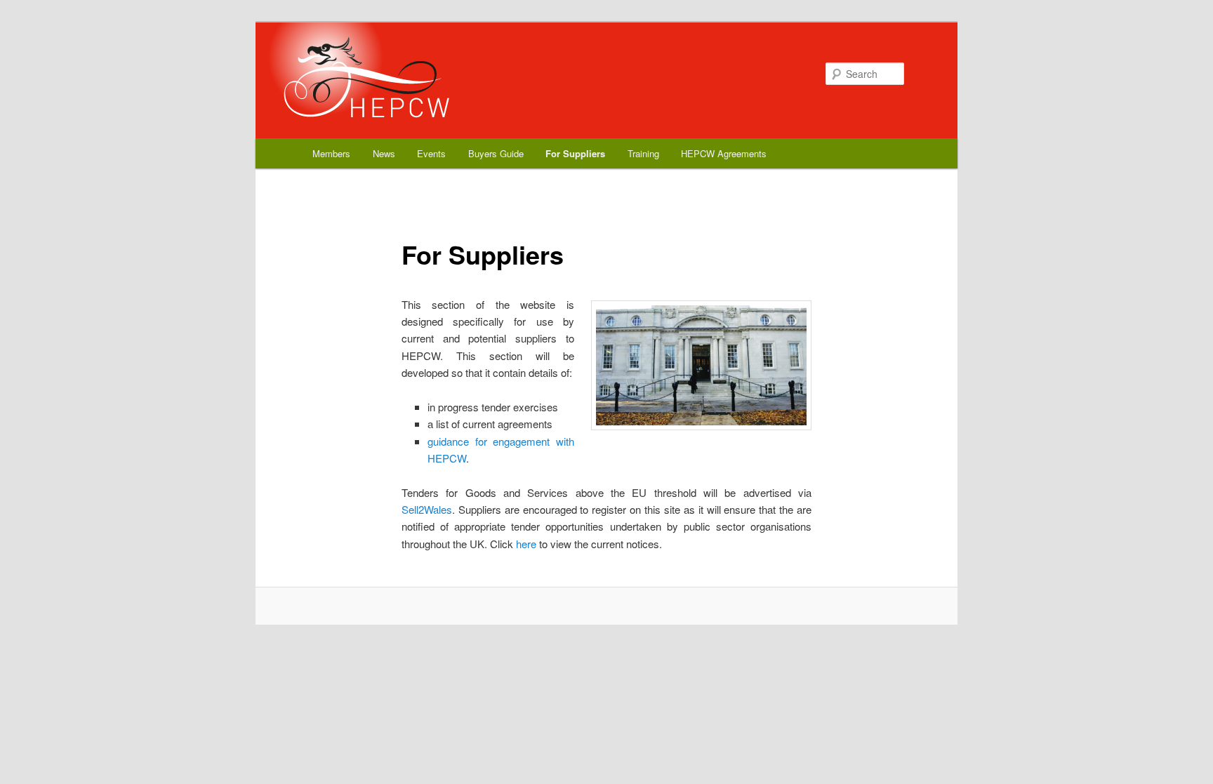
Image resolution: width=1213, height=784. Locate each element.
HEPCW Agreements (724, 153)
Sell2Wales (427, 509)
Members (331, 153)
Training (643, 153)
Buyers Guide (496, 153)
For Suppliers (575, 153)
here (526, 543)
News (384, 153)
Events (431, 153)
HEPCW (348, 73)
